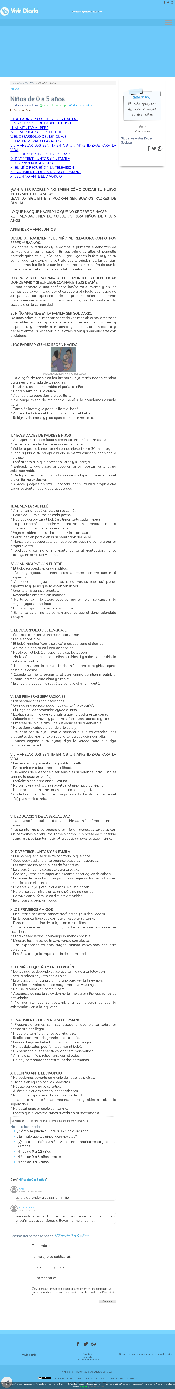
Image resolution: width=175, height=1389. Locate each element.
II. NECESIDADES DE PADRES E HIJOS (40, 123)
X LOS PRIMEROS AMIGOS (31, 163)
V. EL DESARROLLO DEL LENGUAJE (38, 136)
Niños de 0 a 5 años (33, 1162)
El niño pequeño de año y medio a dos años (142, 109)
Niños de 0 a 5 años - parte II (40, 1156)
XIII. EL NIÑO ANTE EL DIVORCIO (36, 176)
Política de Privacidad (88, 1359)
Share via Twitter (82, 105)
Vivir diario (29, 1355)
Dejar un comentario (77, 1120)
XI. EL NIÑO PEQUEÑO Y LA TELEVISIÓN (42, 167)
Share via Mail (22, 109)
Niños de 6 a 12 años (34, 1151)
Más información (97, 1387)
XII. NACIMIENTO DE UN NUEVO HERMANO (45, 172)
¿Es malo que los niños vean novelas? (47, 1136)
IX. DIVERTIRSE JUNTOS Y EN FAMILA (40, 158)
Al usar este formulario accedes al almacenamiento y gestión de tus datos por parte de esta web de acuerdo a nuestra (73, 1292)
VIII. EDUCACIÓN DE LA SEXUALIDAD (40, 154)
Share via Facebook (26, 105)
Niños (14, 89)
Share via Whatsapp (55, 105)
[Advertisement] (87, 51)
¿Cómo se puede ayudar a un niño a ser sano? (53, 1131)
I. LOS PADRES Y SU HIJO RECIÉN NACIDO (44, 119)
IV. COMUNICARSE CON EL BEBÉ (36, 132)
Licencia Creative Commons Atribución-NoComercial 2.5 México (106, 1378)
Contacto (87, 1356)
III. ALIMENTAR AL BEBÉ (29, 127)
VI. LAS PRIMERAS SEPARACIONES (37, 141)
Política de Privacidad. (102, 1292)
